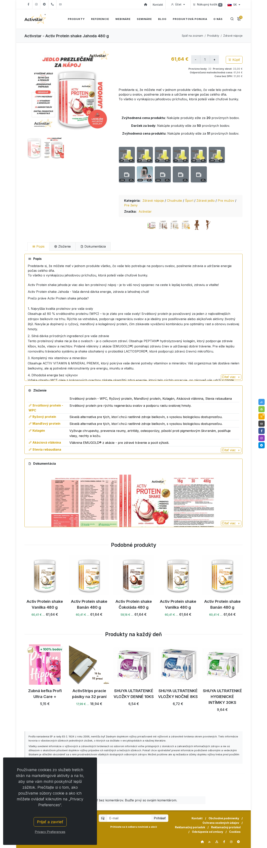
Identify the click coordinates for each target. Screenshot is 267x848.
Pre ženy (131, 205)
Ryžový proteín (44, 417)
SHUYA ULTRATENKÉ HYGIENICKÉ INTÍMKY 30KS (222, 696)
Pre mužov (226, 200)
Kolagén (38, 430)
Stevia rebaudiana (46, 449)
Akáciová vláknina (46, 442)
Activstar (145, 211)
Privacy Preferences (50, 832)
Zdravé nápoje (233, 35)
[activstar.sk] (202, 842)
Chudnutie (175, 200)
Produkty (213, 35)
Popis (40, 246)
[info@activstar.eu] (60, 4)
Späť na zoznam (192, 35)
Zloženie (64, 246)
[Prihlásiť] (261, 409)
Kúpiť (235, 60)
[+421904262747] (52, 4)
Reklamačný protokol (226, 827)
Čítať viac (229, 377)
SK (234, 4)
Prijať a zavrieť (50, 822)
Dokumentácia (94, 246)
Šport (189, 200)
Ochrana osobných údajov (220, 822)
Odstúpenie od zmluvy (207, 831)
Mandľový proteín (46, 423)
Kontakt (158, 4)
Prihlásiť (160, 818)
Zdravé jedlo (206, 200)
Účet (178, 4)
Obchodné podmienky (224, 818)
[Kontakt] (261, 423)
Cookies (235, 831)
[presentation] (20, 683)
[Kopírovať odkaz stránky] (261, 402)
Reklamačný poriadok (190, 827)
